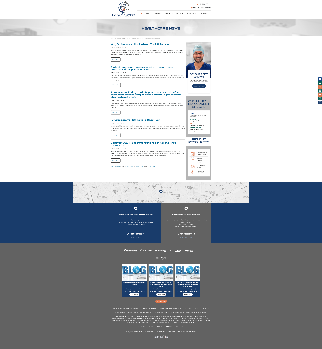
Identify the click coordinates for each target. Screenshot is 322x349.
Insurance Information (201, 172)
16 (136, 166)
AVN (190, 308)
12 (128, 166)
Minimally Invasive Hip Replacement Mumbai (177, 316)
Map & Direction (136, 238)
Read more (115, 59)
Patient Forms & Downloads (202, 154)
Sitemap (159, 326)
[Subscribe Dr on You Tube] (191, 251)
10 (125, 166)
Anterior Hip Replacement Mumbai (148, 316)
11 (127, 166)
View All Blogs (161, 301)
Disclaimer (141, 326)
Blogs (196, 308)
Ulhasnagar (203, 312)
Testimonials (191, 13)
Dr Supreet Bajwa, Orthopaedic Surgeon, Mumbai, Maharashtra (127, 38)
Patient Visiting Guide (199, 160)
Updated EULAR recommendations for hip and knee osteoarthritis (143, 144)
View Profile (199, 86)
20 (143, 166)
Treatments (169, 13)
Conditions (157, 13)
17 (138, 166)
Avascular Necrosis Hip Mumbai (183, 322)
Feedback (169, 326)
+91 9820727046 (205, 4)
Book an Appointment (202, 8)
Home (141, 13)
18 (139, 166)
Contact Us (203, 13)
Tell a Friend (180, 326)
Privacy (151, 326)
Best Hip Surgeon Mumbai (171, 318)
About (148, 13)
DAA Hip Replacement (149, 308)
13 (130, 166)
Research (179, 13)
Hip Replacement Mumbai (124, 316)
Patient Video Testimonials (168, 308)
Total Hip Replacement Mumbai (159, 322)
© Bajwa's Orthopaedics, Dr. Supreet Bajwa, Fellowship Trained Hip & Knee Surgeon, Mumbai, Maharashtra (161, 331)
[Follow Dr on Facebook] (130, 251)
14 (132, 166)
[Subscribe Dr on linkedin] (161, 251)
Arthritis (182, 308)
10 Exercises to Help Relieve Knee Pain (135, 119)
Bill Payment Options (201, 166)
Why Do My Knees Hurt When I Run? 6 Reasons (140, 44)
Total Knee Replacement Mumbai (163, 320)
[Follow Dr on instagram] (145, 251)
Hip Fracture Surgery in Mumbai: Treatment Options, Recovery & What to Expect (188, 284)
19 (141, 166)
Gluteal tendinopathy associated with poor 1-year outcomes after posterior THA (142, 68)
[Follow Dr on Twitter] (176, 251)
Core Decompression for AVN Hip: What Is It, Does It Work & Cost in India (161, 284)
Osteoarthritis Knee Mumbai (139, 320)
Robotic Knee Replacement (129, 308)
